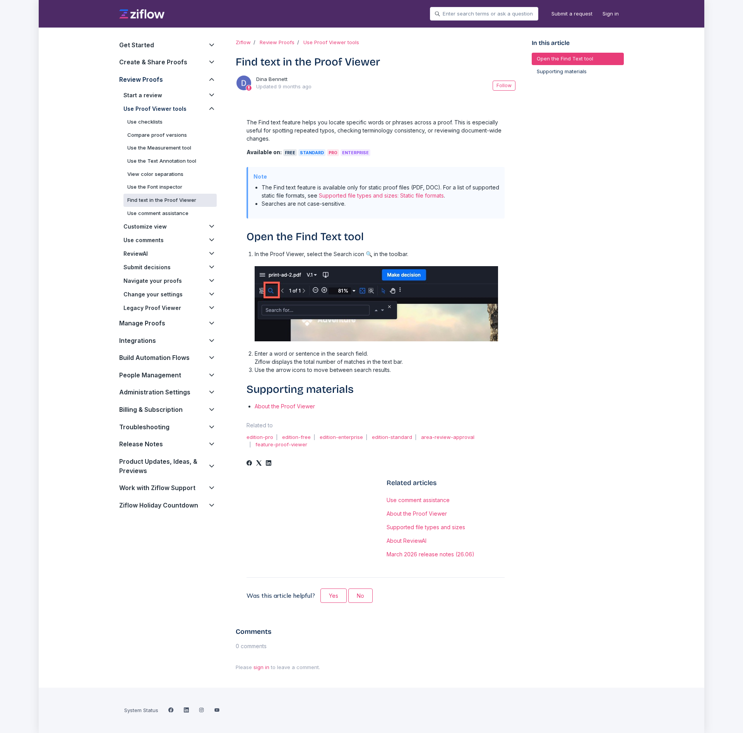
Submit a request (571, 13)
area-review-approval (447, 437)
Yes (333, 595)
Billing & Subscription (151, 409)
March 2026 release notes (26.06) (430, 554)
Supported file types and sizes (426, 527)
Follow (504, 85)
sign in (261, 667)
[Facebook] (249, 463)
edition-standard (392, 437)
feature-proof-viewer (281, 444)
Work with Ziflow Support (157, 488)
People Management (150, 375)
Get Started (136, 45)
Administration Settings (154, 392)
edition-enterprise (341, 437)
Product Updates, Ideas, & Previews (158, 466)
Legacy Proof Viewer (152, 308)
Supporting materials (562, 71)
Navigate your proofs (152, 280)
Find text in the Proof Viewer (161, 200)
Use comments (143, 240)
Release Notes (141, 444)
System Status (141, 710)
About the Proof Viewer (285, 406)
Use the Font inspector (154, 187)
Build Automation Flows (154, 357)
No (360, 595)
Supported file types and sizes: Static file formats (381, 195)
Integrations (137, 340)
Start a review (142, 95)
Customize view (145, 226)
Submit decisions (147, 267)
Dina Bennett (272, 79)
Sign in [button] (611, 13)
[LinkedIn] (268, 463)
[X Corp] (259, 463)
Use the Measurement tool (159, 148)
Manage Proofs (142, 323)
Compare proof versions (157, 135)
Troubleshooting (144, 427)
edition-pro (260, 437)
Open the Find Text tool (565, 58)
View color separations (155, 174)
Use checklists (145, 122)
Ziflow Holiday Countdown (158, 505)
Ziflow (243, 42)
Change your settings (153, 294)
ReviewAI (135, 253)
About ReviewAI (406, 540)
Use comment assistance (418, 500)
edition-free (296, 437)
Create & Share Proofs (153, 62)
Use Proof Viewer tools (331, 42)
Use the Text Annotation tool (161, 161)
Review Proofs (277, 42)
